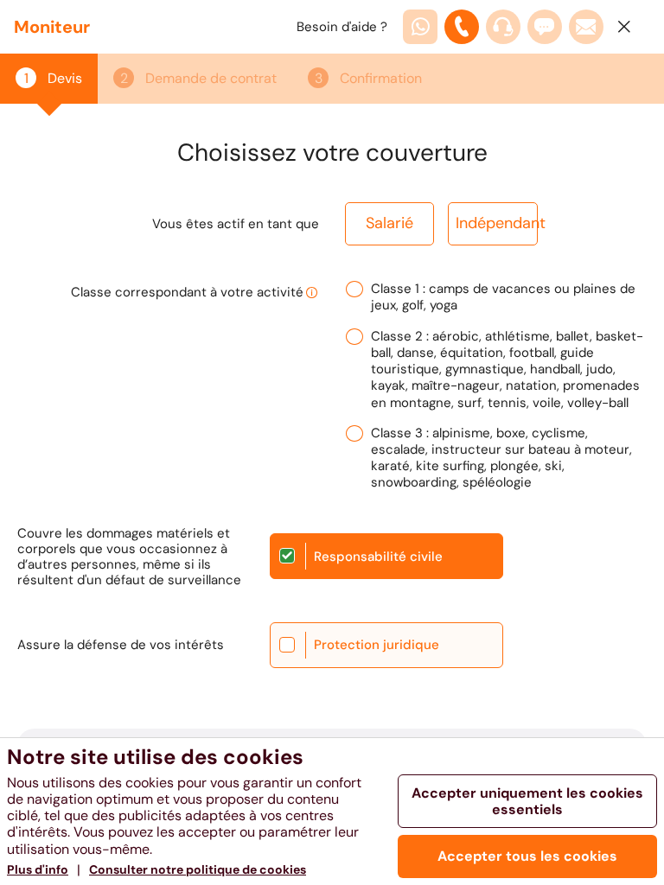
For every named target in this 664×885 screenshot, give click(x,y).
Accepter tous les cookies (527, 856)
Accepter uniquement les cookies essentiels (527, 801)
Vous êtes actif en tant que (235, 223)
